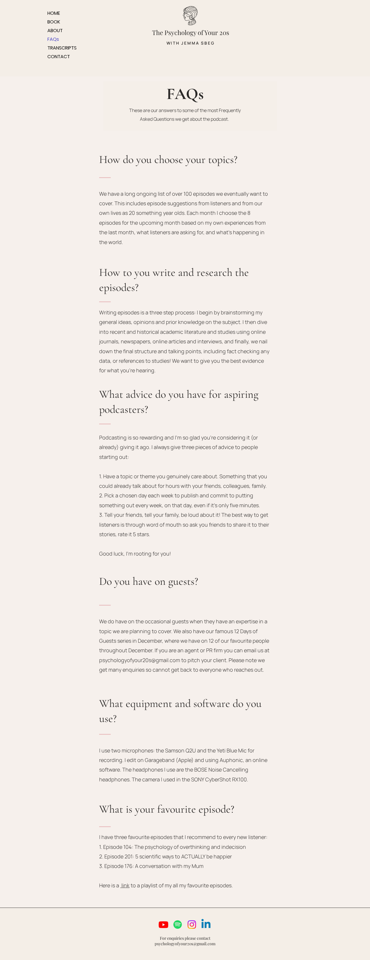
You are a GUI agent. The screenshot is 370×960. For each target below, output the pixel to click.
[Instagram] (191, 924)
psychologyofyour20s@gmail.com (139, 660)
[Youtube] (163, 924)
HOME (53, 13)
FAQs (53, 39)
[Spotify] (177, 924)
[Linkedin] (206, 924)
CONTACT (58, 56)
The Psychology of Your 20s (190, 32)
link (125, 885)
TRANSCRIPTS (62, 48)
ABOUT (55, 30)
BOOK (53, 22)
